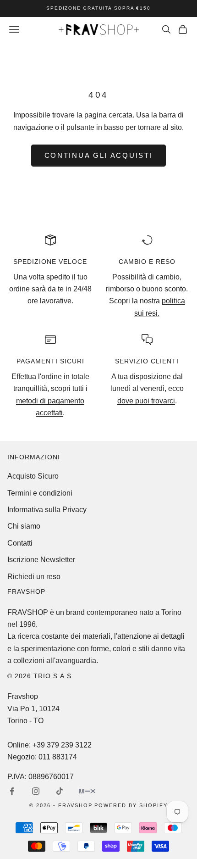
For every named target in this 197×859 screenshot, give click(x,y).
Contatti (20, 543)
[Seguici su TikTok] (59, 791)
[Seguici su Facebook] (11, 791)
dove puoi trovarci (146, 401)
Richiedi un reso (33, 576)
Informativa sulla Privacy (47, 509)
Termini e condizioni (39, 493)
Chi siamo (23, 526)
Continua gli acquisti (98, 155)
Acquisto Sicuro (33, 476)
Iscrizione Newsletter (41, 559)
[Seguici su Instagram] (35, 791)
